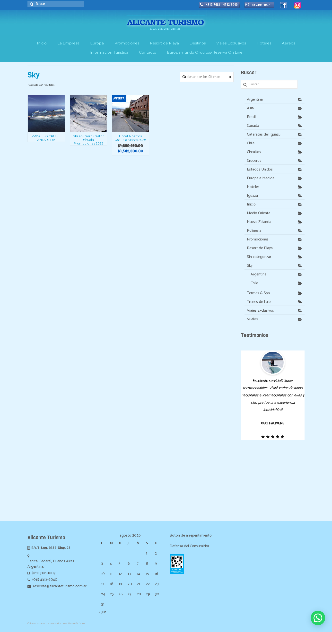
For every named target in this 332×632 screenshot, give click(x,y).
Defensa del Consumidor (189, 546)
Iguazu (252, 195)
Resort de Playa (260, 248)
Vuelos (252, 319)
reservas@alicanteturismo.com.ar (59, 586)
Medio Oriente (258, 213)
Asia (250, 108)
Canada (253, 125)
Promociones (258, 239)
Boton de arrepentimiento (191, 535)
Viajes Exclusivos (260, 310)
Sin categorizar (259, 257)
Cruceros (254, 160)
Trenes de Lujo (259, 302)
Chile (250, 143)
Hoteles (253, 187)
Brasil (251, 117)
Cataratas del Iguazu (263, 134)
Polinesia (254, 230)
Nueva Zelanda (259, 222)
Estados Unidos (260, 169)
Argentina (255, 99)
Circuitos (254, 152)
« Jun (102, 612)
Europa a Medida (260, 178)
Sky (250, 265)
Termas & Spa (258, 293)
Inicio (251, 204)
